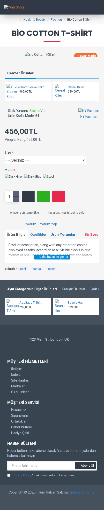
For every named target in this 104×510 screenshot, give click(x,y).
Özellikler (38, 234)
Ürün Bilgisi (16, 234)
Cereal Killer (76, 87)
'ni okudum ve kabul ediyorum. (43, 475)
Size (8, 152)
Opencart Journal (82, 492)
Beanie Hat (75, 302)
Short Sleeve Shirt (31, 87)
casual (37, 269)
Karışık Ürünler (74, 289)
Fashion (56, 19)
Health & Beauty (34, 19)
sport (51, 269)
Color (8, 170)
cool (23, 269)
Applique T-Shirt (30, 302)
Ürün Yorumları (63, 234)
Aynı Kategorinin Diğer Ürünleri (32, 289)
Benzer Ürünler (20, 73)
